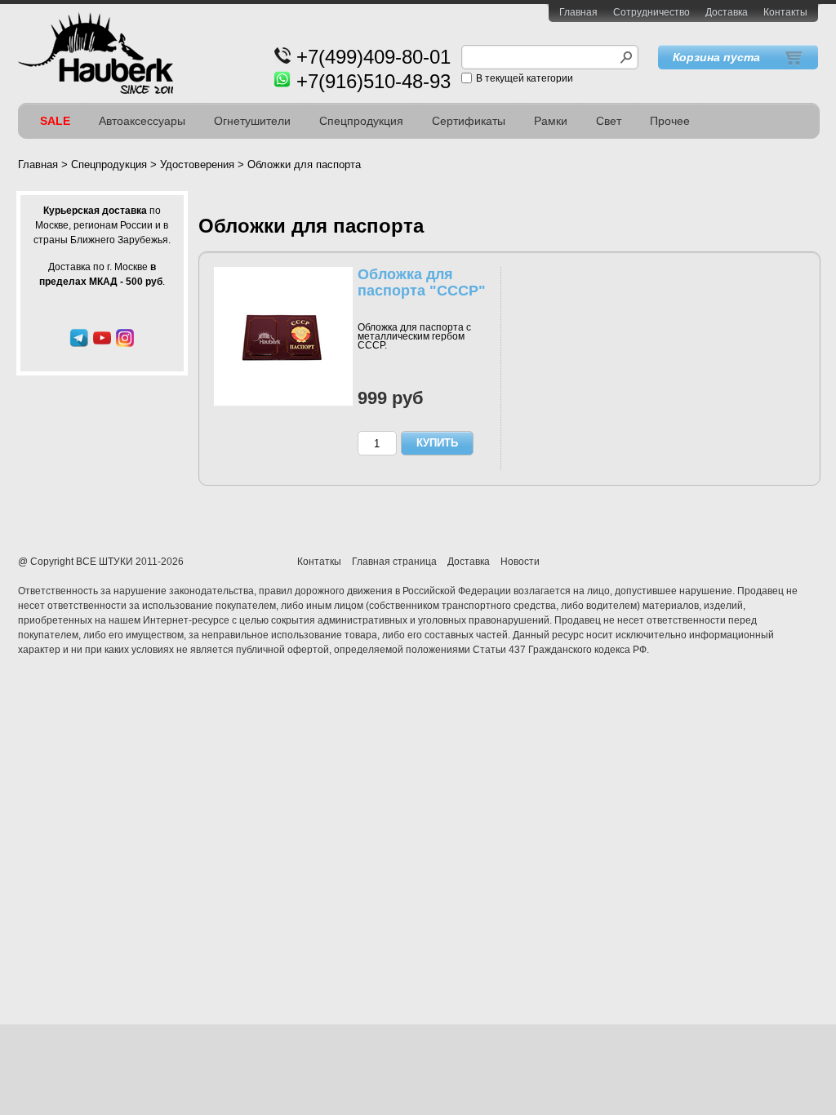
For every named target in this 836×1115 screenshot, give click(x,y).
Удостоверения (197, 164)
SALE (55, 120)
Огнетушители (252, 120)
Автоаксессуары (142, 120)
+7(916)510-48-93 (373, 81)
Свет (608, 120)
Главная (578, 12)
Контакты (785, 12)
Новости (520, 561)
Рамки (550, 120)
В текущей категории (524, 78)
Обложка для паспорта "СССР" (422, 282)
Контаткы (319, 561)
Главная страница (394, 561)
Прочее (670, 120)
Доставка (726, 12)
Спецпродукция (361, 120)
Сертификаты (468, 120)
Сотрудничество (651, 12)
